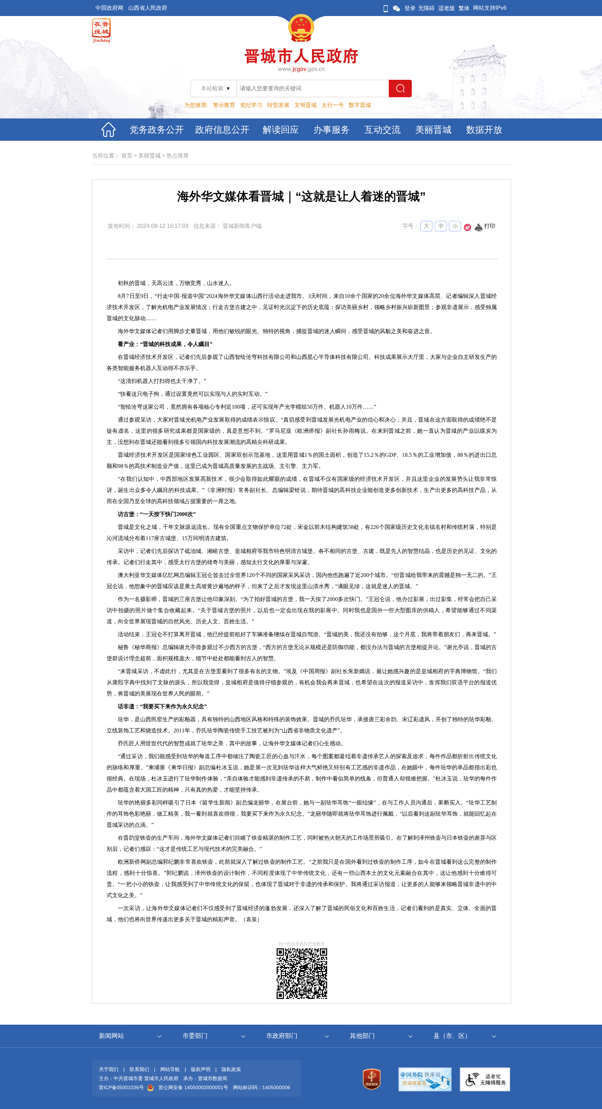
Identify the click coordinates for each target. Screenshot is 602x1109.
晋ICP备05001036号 (121, 1087)
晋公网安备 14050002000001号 (193, 1087)
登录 (410, 8)
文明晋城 (305, 105)
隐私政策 (231, 1069)
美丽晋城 (149, 156)
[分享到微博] (467, 229)
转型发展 (278, 105)
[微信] (396, 8)
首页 (126, 156)
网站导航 (170, 1069)
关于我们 (108, 1069)
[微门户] (386, 8)
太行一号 (333, 105)
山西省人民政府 (147, 8)
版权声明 (200, 1069)
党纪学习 (251, 105)
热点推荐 (178, 156)
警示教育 (224, 105)
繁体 (464, 8)
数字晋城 (360, 105)
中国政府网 (109, 8)
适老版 (446, 8)
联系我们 (139, 1069)
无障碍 (426, 8)
